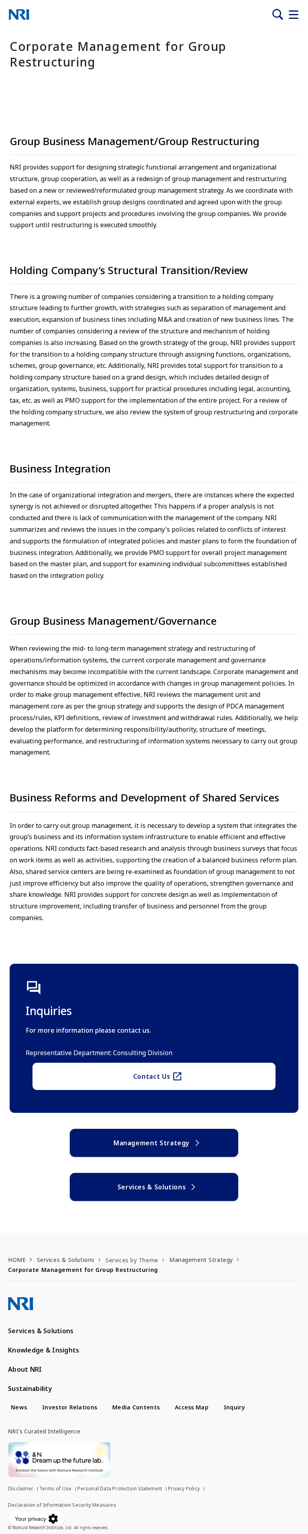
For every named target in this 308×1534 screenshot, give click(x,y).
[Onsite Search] (277, 14)
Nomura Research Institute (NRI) (19, 14)
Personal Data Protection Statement (119, 1488)
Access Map (192, 1407)
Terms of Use (55, 1488)
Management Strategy (151, 1142)
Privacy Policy (184, 1488)
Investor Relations (69, 1407)
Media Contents (136, 1407)
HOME (17, 1260)
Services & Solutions (152, 1187)
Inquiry (234, 1407)
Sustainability (30, 1388)
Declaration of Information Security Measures (62, 1505)
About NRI (25, 1369)
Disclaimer (20, 1488)
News (19, 1407)
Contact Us (151, 1076)
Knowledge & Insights (43, 1350)
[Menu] (294, 14)
